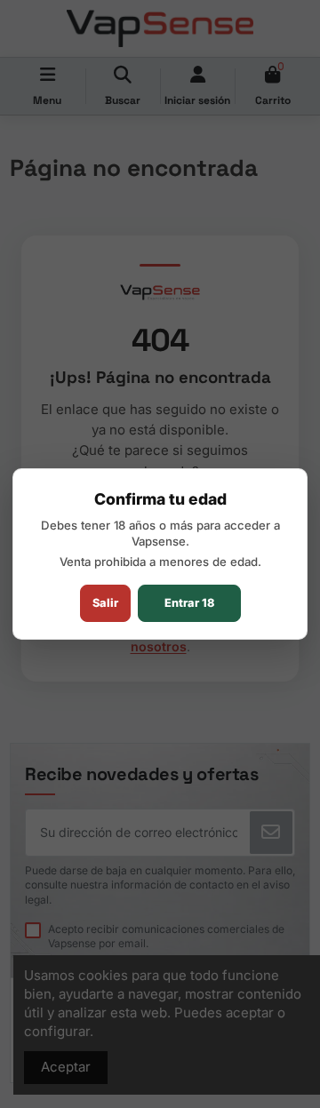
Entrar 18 (189, 603)
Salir (105, 603)
